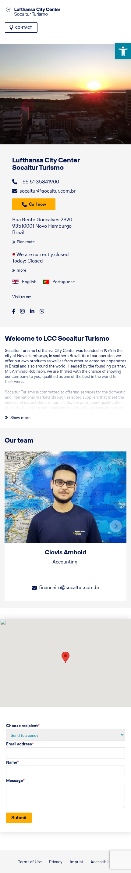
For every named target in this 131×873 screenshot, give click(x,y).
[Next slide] (116, 526)
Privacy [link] (55, 862)
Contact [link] (23, 27)
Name (12, 762)
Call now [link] (37, 204)
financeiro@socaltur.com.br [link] (69, 587)
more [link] (21, 270)
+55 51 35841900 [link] (39, 181)
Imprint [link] (76, 862)
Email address (20, 744)
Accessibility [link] (101, 862)
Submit (19, 817)
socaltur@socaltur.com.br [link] (47, 190)
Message (15, 781)
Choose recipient (23, 726)
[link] (123, 51)
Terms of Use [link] (30, 862)
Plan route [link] (26, 242)
